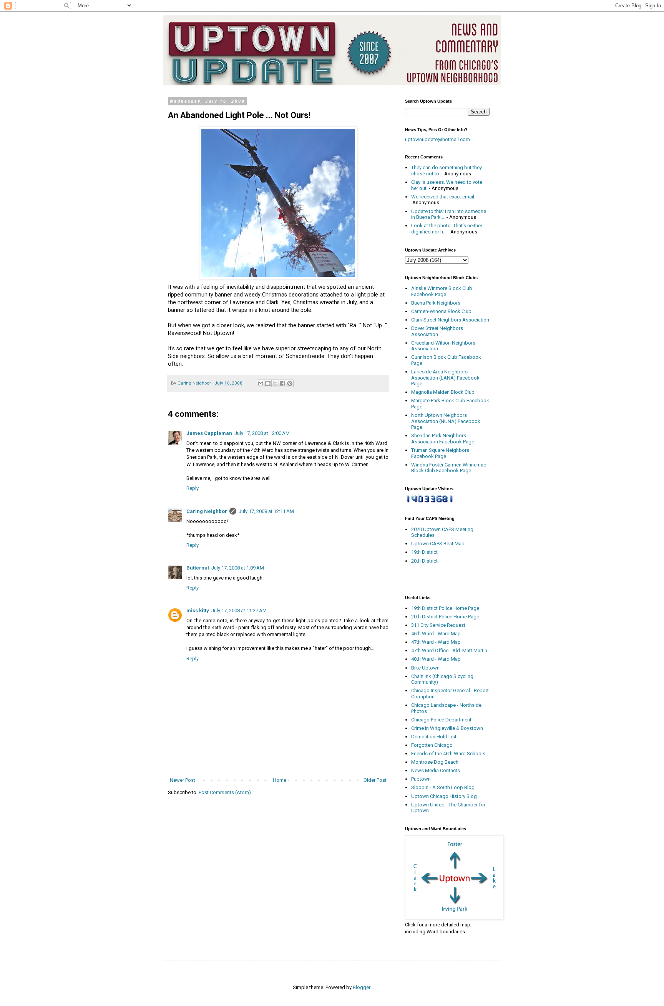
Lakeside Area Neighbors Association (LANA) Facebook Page (445, 377)
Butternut (197, 568)
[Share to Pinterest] (290, 383)
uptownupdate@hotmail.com (437, 139)
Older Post (375, 780)
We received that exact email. (443, 197)
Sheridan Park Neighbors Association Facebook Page (442, 439)
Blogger (361, 987)
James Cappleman (209, 433)
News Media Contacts (435, 770)
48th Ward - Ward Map (436, 659)
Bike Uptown (425, 668)
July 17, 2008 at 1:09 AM (237, 568)
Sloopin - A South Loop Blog (443, 787)
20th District (424, 561)
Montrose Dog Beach (434, 762)
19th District (424, 552)
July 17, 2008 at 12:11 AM (266, 511)
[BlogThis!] (268, 383)
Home (279, 780)
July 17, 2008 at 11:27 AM (239, 610)
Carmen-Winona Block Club (441, 311)
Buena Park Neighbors (435, 303)
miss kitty (197, 610)
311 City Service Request (438, 625)
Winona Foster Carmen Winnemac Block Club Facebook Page (448, 468)
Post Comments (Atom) (225, 792)
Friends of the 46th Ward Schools (448, 753)
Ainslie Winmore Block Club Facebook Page (441, 291)
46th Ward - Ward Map (436, 633)
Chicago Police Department (441, 720)
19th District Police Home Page (445, 608)
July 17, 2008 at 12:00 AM (262, 433)
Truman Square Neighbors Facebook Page (440, 453)
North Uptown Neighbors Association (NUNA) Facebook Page (445, 421)
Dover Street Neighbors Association (437, 331)
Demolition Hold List (433, 737)
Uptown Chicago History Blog (444, 796)
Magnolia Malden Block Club (443, 392)
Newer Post (182, 780)
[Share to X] (275, 383)
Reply (192, 488)
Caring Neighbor (206, 511)
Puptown (421, 779)
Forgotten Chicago (432, 745)
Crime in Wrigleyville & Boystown (447, 728)
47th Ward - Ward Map (436, 642)
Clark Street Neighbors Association (450, 320)
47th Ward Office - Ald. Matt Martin (449, 650)
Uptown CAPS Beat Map (438, 543)
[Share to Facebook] (282, 383)
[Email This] (260, 383)
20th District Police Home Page (445, 617)
